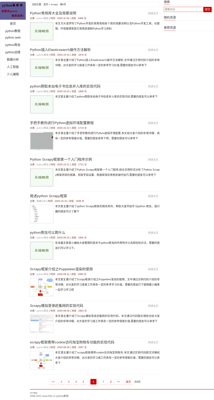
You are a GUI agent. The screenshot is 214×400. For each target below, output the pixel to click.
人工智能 (13, 67)
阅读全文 (153, 13)
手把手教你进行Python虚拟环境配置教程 (62, 123)
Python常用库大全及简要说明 (53, 13)
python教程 (12, 31)
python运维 (12, 52)
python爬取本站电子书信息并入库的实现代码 (65, 86)
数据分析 (13, 59)
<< (53, 381)
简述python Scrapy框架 (48, 196)
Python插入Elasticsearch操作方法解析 (60, 50)
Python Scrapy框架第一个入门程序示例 (61, 159)
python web (13, 37)
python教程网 (13, 11)
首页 (13, 23)
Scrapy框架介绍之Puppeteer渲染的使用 (61, 269)
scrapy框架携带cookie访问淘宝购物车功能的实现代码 (72, 342)
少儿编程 (13, 74)
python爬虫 (12, 45)
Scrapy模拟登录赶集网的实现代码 (56, 306)
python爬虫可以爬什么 (47, 232)
